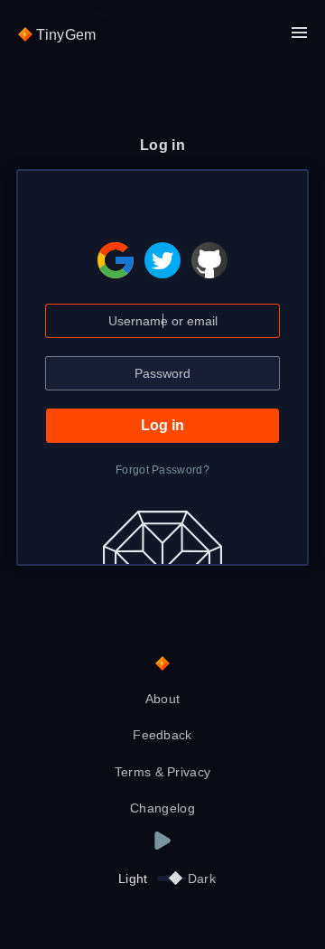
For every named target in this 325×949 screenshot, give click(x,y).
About (163, 698)
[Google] (115, 246)
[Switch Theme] (168, 878)
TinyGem (64, 34)
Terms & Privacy (163, 772)
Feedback (162, 735)
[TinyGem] (162, 664)
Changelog (162, 808)
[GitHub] (209, 246)
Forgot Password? (162, 470)
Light (133, 878)
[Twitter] (162, 246)
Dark (202, 878)
